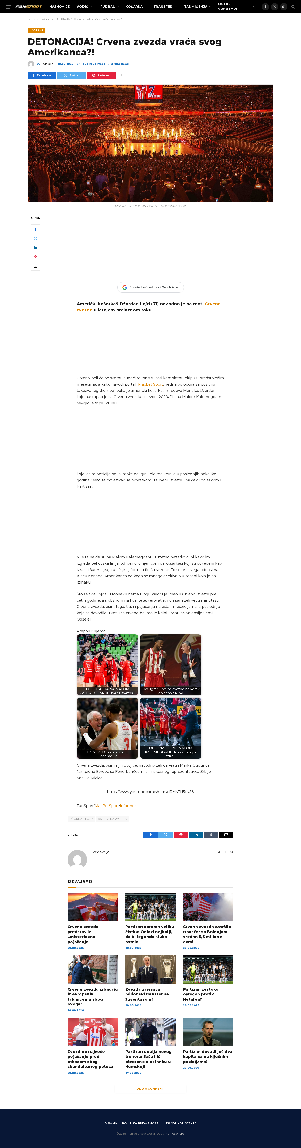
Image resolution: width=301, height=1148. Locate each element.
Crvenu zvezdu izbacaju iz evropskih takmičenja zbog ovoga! (93, 997)
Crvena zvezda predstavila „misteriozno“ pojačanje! (83, 934)
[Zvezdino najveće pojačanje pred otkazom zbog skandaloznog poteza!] (93, 1032)
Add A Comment (150, 1088)
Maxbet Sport (150, 384)
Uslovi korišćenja (181, 1123)
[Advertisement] (150, 245)
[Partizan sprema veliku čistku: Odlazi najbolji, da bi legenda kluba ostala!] (150, 907)
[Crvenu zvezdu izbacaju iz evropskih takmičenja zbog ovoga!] (93, 969)
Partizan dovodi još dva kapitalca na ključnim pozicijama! (207, 1056)
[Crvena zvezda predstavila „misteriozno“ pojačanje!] (93, 907)
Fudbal (107, 7)
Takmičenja (196, 7)
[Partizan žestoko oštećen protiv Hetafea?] (208, 969)
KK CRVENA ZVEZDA (112, 818)
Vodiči (83, 7)
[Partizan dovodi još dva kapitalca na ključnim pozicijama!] (208, 1032)
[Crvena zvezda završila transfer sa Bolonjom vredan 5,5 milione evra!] (208, 907)
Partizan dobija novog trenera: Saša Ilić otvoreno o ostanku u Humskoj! (148, 1059)
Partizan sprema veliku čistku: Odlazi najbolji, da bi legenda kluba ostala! (149, 934)
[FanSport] (29, 6)
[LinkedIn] (35, 247)
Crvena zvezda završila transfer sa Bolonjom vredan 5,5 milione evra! (207, 934)
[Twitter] (35, 238)
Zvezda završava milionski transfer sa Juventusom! (147, 994)
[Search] (293, 6)
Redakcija (47, 63)
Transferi (163, 7)
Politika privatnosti (141, 1123)
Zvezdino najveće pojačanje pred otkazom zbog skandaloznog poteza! (91, 1059)
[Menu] (8, 6)
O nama (110, 1123)
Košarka (134, 7)
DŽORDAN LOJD (81, 818)
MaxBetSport (107, 805)
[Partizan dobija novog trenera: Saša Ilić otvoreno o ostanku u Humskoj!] (150, 1032)
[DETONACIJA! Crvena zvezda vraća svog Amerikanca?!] (150, 143)
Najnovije (59, 7)
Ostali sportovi (227, 6)
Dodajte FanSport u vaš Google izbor (154, 287)
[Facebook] (35, 229)
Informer (128, 805)
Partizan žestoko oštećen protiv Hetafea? (201, 994)
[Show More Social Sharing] (121, 75)
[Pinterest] (35, 256)
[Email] (35, 266)
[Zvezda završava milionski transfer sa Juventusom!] (150, 969)
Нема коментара (92, 63)
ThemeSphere (174, 1133)
